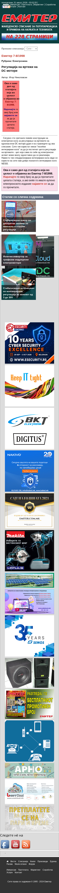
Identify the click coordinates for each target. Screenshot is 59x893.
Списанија (23, 861)
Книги (32, 861)
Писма (10, 864)
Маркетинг (39, 4)
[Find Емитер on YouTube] (16, 844)
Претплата (27, 4)
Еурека (53, 861)
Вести (13, 861)
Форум (32, 864)
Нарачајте (9, 109)
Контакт (22, 6)
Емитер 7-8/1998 (13, 55)
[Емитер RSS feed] (26, 844)
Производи (43, 861)
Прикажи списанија (12, 48)
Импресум (15, 4)
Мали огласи (21, 864)
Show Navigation (5, 7)
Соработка (51, 4)
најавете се (10, 115)
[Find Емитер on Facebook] (5, 844)
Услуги (13, 6)
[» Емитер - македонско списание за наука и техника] (29, 22)
